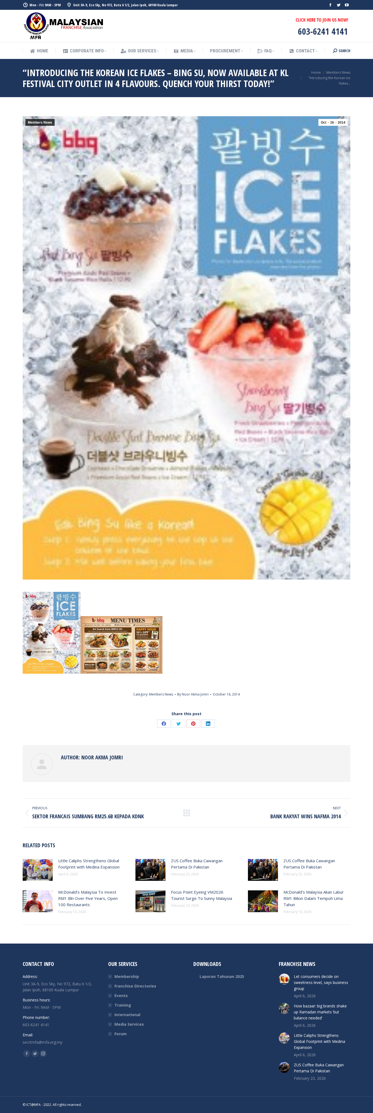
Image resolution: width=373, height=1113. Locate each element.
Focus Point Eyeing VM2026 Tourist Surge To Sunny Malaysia (201, 895)
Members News (40, 122)
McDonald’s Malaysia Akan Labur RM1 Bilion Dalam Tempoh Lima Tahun (313, 898)
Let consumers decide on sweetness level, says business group (321, 982)
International (127, 1014)
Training (122, 1005)
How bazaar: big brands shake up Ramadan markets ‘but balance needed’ (320, 1012)
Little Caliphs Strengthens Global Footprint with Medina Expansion (89, 864)
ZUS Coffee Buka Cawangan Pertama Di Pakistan (197, 864)
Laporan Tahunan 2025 (222, 976)
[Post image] (38, 870)
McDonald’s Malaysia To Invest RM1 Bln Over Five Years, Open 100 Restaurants (88, 898)
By (193, 694)
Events (121, 995)
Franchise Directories (135, 986)
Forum (120, 1033)
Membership (126, 976)
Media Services (129, 1024)
